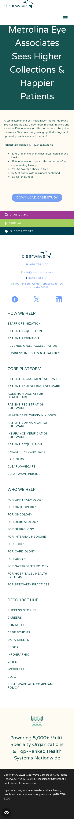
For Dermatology (23, 522)
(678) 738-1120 (38, 264)
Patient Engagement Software (35, 379)
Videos (14, 662)
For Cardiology (21, 551)
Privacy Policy (25, 779)
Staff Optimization (24, 324)
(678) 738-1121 (38, 278)
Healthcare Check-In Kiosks (32, 415)
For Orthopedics (22, 507)
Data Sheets (18, 640)
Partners (16, 459)
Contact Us (18, 625)
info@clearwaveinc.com (38, 272)
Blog (12, 677)
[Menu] (65, 17)
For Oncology (20, 514)
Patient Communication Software (28, 424)
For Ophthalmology (25, 500)
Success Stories (22, 610)
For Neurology (21, 529)
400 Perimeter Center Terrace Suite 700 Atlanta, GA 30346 (39, 285)
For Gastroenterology (28, 566)
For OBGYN (17, 559)
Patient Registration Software (26, 406)
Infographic (18, 655)
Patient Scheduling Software (34, 386)
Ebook (13, 647)
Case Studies (19, 632)
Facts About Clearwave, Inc (20, 783)
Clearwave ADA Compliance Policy (32, 686)
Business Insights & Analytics (34, 353)
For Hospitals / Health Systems (27, 575)
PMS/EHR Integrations (27, 452)
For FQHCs (16, 544)
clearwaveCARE (21, 466)
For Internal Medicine (27, 537)
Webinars (16, 669)
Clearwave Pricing (24, 474)
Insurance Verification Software (28, 435)
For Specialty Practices (29, 584)
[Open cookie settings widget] (6, 812)
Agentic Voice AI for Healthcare (25, 395)
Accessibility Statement (49, 779)
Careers (15, 618)
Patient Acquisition (25, 331)
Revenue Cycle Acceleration (32, 346)
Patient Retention (23, 338)
